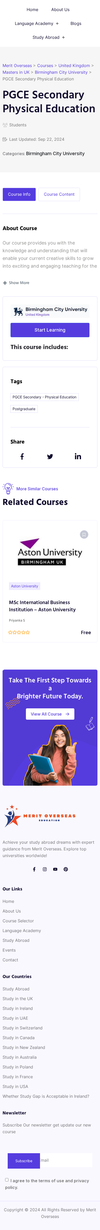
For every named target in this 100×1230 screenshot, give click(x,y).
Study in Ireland (18, 1008)
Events (9, 950)
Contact (10, 959)
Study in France (18, 1076)
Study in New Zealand (24, 1047)
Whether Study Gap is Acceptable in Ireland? (46, 1096)
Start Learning (50, 330)
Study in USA (15, 1086)
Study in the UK (18, 998)
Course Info (19, 194)
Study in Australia (20, 1057)
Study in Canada (19, 1037)
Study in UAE (15, 1018)
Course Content (59, 194)
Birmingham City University (55, 153)
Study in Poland (18, 1066)
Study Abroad (46, 37)
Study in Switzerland (23, 1027)
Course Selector (18, 920)
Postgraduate (24, 409)
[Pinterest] (66, 869)
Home (32, 9)
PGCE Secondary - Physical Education (44, 397)
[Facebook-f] (34, 869)
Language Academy (34, 23)
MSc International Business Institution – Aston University (42, 606)
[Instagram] (44, 869)
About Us (60, 9)
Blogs (76, 23)
